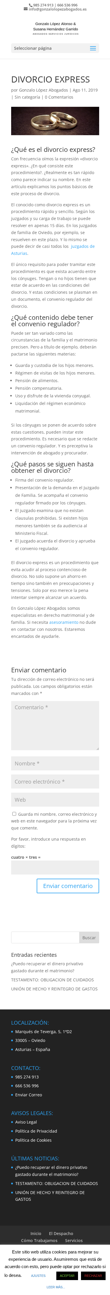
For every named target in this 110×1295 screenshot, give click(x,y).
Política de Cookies (33, 1140)
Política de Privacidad (36, 1131)
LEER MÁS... (56, 1287)
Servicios (74, 1240)
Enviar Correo (28, 1095)
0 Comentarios (59, 97)
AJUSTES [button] (38, 1275)
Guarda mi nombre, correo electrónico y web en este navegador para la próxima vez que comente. (54, 821)
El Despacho (61, 1233)
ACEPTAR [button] (67, 1275)
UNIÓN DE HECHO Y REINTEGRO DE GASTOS (54, 989)
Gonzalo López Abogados (43, 90)
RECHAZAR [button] (93, 1275)
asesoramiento (63, 622)
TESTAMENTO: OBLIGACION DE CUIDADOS (52, 980)
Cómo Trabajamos (39, 1240)
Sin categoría (27, 97)
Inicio (36, 1233)
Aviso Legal (26, 1122)
